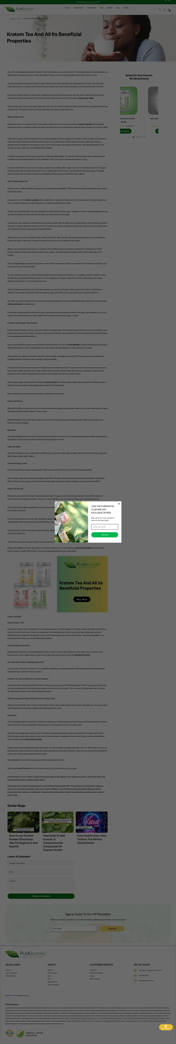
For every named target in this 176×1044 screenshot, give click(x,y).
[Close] (119, 503)
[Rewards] (166, 1027)
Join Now (104, 535)
